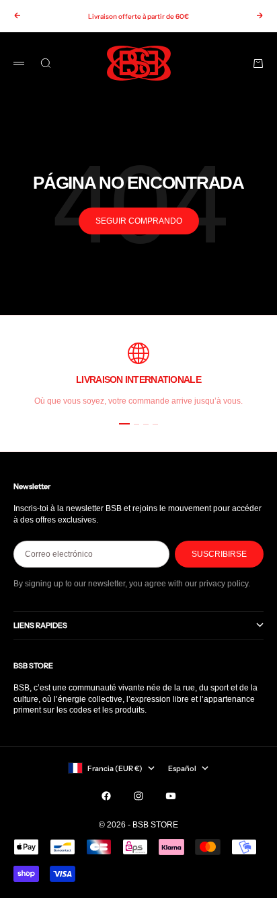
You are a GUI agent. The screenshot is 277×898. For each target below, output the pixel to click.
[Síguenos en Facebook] (106, 796)
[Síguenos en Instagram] (138, 796)
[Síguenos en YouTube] (170, 796)
